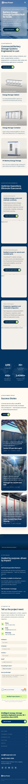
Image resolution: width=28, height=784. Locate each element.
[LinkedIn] (15, 767)
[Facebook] (9, 767)
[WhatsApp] (12, 767)
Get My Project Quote (13, 696)
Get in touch (6, 33)
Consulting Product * (6, 665)
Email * (3, 659)
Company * (4, 646)
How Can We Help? (6, 672)
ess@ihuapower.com (8, 755)
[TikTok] (2, 767)
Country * (3, 652)
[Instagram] (5, 767)
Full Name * (4, 639)
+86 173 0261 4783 (7, 758)
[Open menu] (25, 2)
